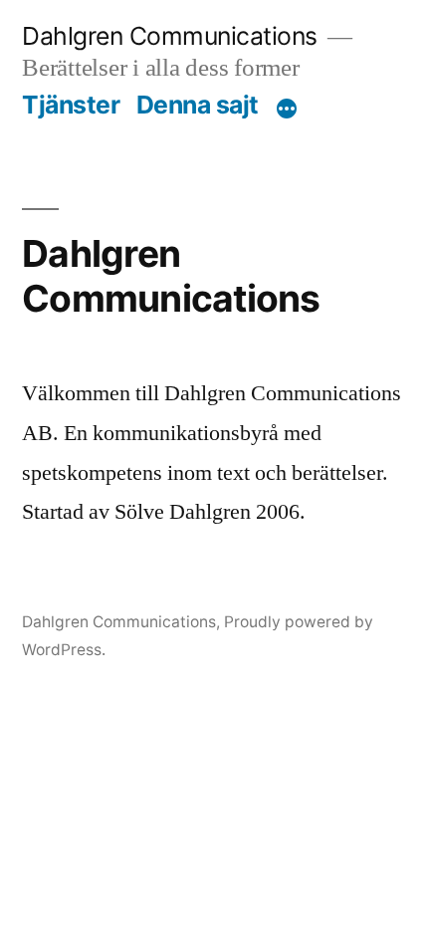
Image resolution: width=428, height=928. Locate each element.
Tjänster (70, 104)
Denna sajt (197, 104)
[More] (287, 108)
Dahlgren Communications (170, 36)
